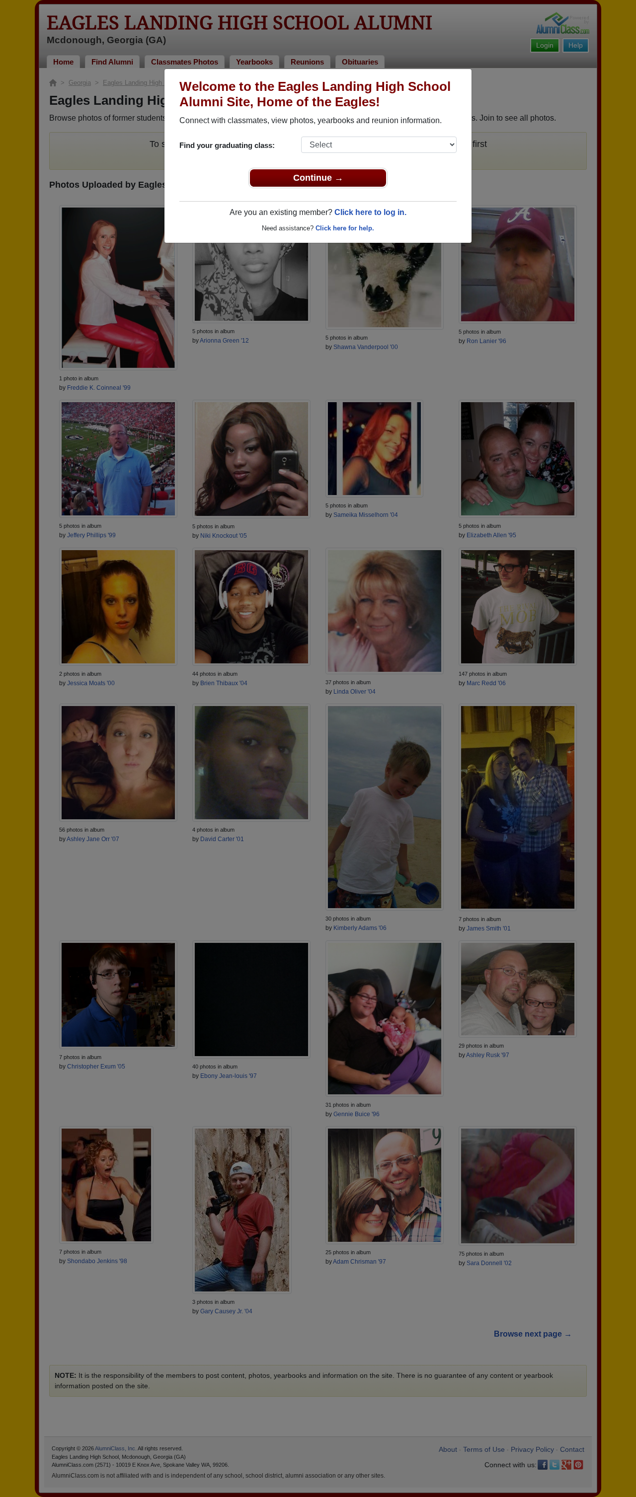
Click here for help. (345, 228)
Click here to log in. (370, 212)
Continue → (318, 178)
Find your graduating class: (227, 145)
